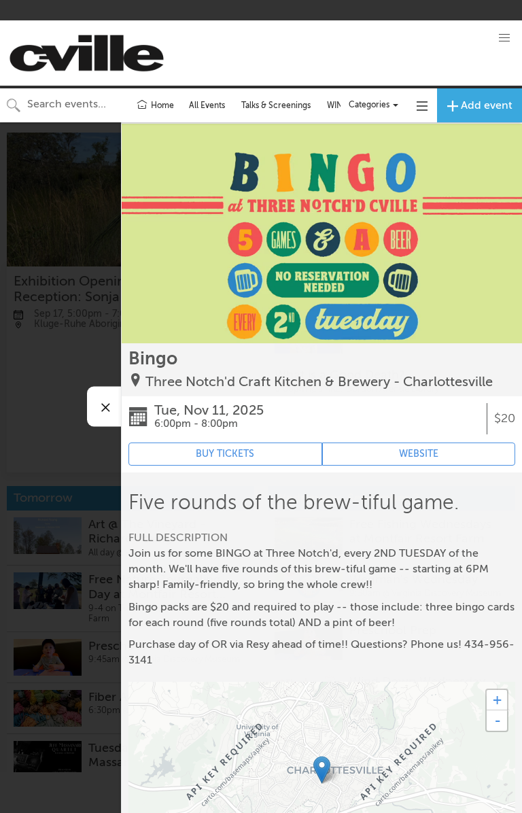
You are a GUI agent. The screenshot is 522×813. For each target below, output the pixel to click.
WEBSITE (418, 454)
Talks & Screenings (276, 105)
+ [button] (497, 699)
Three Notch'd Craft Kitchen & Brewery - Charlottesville (319, 382)
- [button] (497, 720)
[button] (504, 38)
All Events (207, 105)
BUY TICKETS (225, 454)
